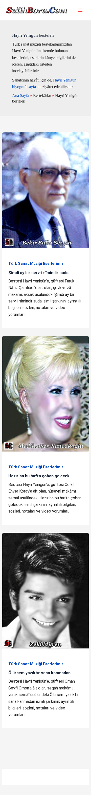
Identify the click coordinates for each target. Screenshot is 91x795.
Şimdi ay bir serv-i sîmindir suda (38, 272)
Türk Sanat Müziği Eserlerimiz (35, 263)
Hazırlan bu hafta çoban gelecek (39, 476)
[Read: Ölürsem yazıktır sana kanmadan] (45, 590)
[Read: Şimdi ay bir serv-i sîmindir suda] (45, 190)
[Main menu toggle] (80, 10)
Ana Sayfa (20, 95)
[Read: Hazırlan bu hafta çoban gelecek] (45, 393)
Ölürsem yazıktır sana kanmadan (39, 672)
